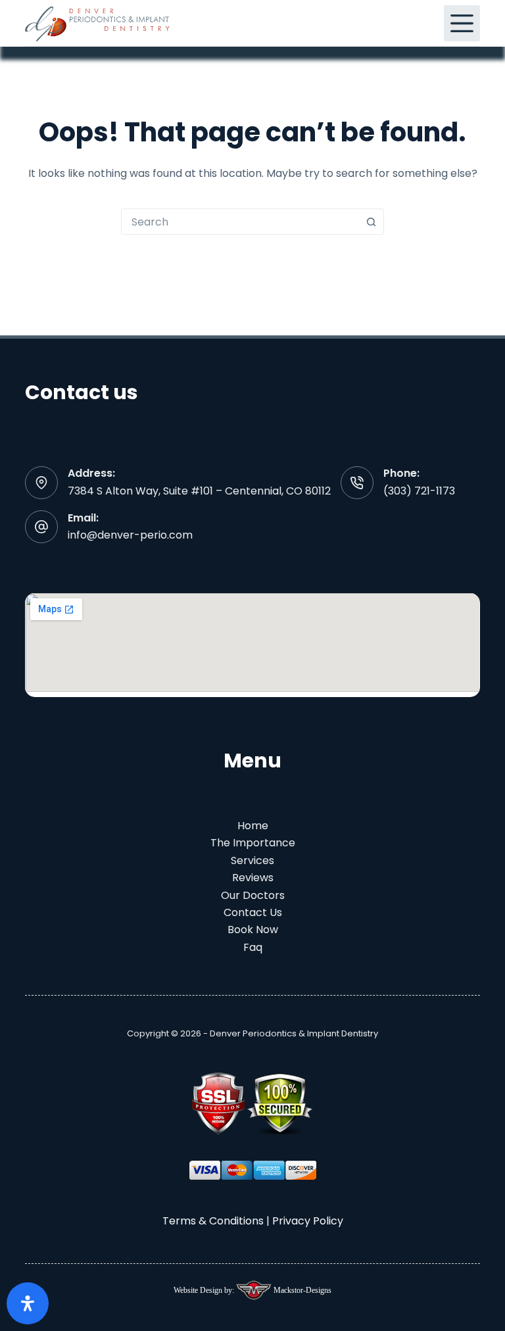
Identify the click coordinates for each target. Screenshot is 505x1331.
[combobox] (240, 221)
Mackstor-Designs (301, 1290)
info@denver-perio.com (130, 535)
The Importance (252, 842)
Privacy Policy (307, 1220)
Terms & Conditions (213, 1220)
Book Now (253, 929)
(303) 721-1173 (419, 490)
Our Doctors (253, 895)
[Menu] (462, 23)
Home (252, 825)
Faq (252, 947)
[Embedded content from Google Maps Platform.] (252, 642)
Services (252, 860)
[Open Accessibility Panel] (28, 1303)
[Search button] (370, 221)
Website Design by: (205, 1290)
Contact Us (253, 912)
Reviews (253, 877)
